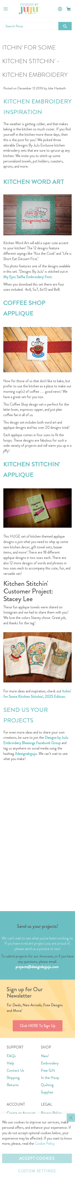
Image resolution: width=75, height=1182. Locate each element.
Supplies (47, 1092)
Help (10, 1063)
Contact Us (15, 1070)
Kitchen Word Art (33, 181)
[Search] (65, 26)
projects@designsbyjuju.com (37, 966)
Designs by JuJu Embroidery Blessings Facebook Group (35, 740)
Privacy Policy (51, 1113)
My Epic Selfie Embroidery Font (27, 277)
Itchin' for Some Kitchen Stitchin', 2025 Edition (37, 693)
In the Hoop (50, 1077)
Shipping (13, 1077)
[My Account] (60, 9)
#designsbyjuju (26, 753)
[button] (68, 8)
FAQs (11, 1056)
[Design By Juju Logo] (29, 8)
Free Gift (48, 1070)
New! (45, 1056)
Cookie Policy (45, 1143)
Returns (13, 1085)
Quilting (47, 1085)
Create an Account (21, 1113)
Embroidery (50, 1063)
